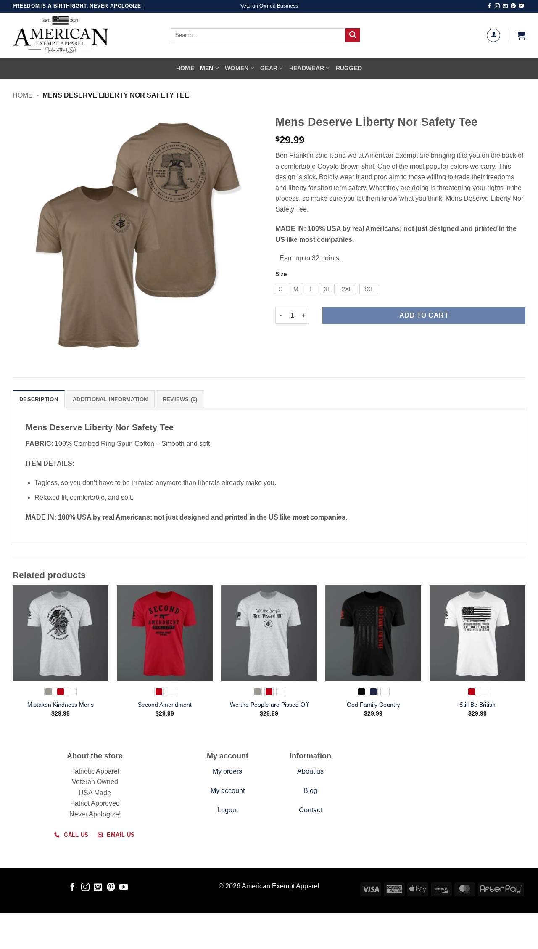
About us (310, 771)
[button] (521, 35)
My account (228, 790)
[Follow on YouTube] (521, 6)
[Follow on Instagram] (497, 6)
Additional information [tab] (110, 399)
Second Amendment (165, 704)
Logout (227, 810)
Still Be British (477, 704)
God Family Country (373, 704)
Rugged (349, 68)
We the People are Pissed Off (269, 704)
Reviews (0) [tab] (180, 399)
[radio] (280, 289)
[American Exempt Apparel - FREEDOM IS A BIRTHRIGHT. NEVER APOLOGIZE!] (80, 35)
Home (185, 68)
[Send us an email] (505, 6)
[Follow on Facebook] (489, 6)
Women (236, 68)
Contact (310, 810)
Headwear (306, 68)
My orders (227, 771)
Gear (268, 68)
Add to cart (423, 315)
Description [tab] (38, 399)
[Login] (493, 35)
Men (207, 68)
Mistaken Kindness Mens (60, 704)
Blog (310, 790)
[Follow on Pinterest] (513, 6)
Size (281, 274)
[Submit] (352, 35)
